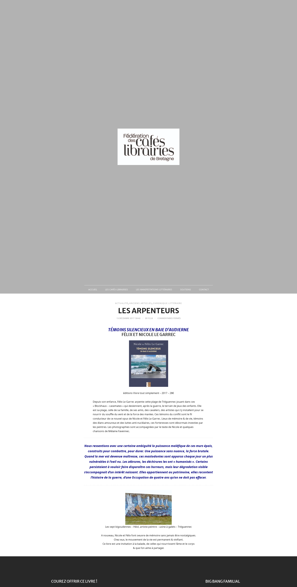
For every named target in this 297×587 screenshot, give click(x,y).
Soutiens (185, 289)
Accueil (92, 289)
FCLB (150, 318)
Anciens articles (140, 303)
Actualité (121, 303)
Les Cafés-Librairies (116, 289)
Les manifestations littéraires (154, 289)
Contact (204, 289)
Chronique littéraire (167, 303)
